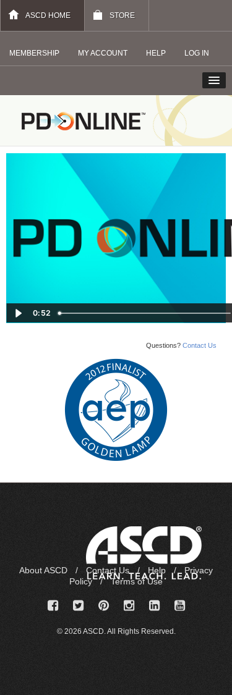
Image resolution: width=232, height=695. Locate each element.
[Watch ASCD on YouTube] (179, 606)
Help (158, 570)
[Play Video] (18, 313)
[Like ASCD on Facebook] (53, 606)
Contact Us (200, 345)
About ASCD (44, 570)
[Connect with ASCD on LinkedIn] (154, 606)
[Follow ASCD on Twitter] (78, 606)
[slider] (145, 313)
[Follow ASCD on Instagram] (129, 606)
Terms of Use (137, 581)
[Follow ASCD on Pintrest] (103, 606)
